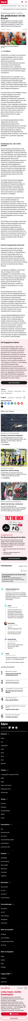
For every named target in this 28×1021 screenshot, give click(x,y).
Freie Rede (4, 872)
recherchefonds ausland (7, 839)
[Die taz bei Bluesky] (13, 728)
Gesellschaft (4, 745)
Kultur (2, 749)
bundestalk (4, 858)
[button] (26, 2)
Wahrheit (3, 763)
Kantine (3, 960)
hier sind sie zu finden (7, 581)
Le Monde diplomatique (7, 941)
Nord (2, 760)
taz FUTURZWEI (5, 938)
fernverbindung (5, 861)
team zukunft (4, 887)
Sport (2, 752)
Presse (3, 818)
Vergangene (4, 919)
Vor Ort (3, 912)
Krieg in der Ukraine (6, 785)
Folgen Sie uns (4, 727)
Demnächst (4, 908)
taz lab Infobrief (5, 897)
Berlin (2, 756)
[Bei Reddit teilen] (22, 403)
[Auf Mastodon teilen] (5, 403)
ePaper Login (4, 985)
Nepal (2, 781)
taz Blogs (3, 934)
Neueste (21, 566)
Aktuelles (3, 803)
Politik (2, 738)
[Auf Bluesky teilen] (8, 403)
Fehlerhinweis (19, 397)
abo (2, 829)
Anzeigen (3, 967)
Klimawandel (4, 792)
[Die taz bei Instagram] (16, 728)
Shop (2, 963)
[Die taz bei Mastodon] (10, 728)
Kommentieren (10, 397)
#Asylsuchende (17, 391)
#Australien (10, 391)
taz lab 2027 (4, 923)
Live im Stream (5, 916)
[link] (9, 6)
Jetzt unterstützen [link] (14, 382)
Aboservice (4, 981)
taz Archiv (3, 945)
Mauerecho (4, 868)
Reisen (2, 956)
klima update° (4, 865)
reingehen (3, 876)
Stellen (3, 814)
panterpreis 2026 (5, 847)
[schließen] (25, 988)
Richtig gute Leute (6, 789)
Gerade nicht (20, 988)
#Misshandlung (8, 393)
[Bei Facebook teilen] (12, 403)
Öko (2, 742)
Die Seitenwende (5, 810)
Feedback (3, 978)
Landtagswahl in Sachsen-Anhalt (9, 774)
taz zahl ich (4, 836)
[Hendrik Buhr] (5, 623)
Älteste (25, 566)
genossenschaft (5, 832)
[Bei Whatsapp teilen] (15, 403)
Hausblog (3, 807)
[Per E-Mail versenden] (2, 403)
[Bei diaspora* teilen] (18, 403)
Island (2, 778)
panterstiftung (5, 843)
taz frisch (3, 890)
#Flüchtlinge (4, 391)
